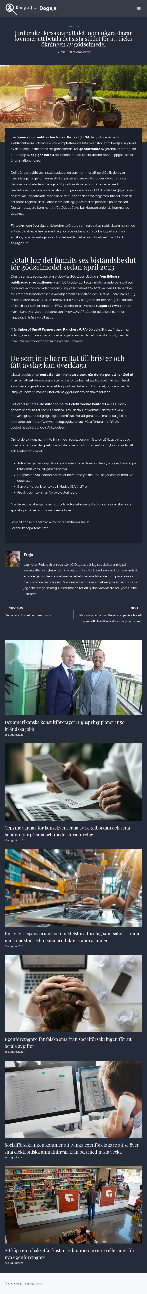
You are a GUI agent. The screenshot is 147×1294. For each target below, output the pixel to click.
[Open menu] (138, 8)
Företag (73, 26)
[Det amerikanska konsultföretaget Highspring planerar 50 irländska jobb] (73, 677)
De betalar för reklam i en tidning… (29, 611)
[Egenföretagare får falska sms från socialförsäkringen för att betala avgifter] (73, 993)
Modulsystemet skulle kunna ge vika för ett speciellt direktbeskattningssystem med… (110, 614)
